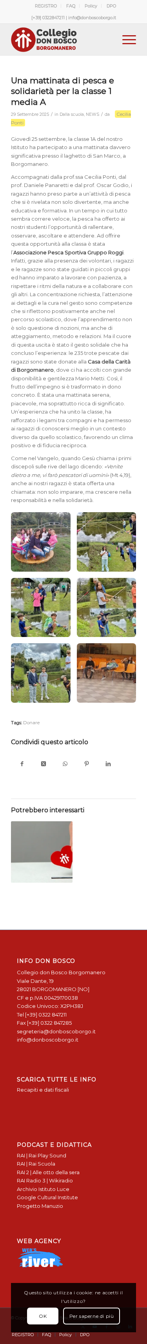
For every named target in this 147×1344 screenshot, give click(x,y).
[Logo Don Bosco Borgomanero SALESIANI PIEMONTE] (61, 39)
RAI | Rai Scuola (36, 1163)
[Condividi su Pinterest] (86, 764)
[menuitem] (46, 6)
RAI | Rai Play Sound (41, 1155)
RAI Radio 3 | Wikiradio (45, 1180)
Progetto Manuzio (40, 1206)
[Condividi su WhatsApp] (65, 764)
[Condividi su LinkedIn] (108, 764)
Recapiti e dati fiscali (43, 1090)
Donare (31, 722)
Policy (91, 6)
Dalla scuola (72, 114)
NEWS (92, 114)
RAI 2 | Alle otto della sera (48, 1172)
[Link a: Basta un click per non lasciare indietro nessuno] (41, 851)
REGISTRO (46, 6)
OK (43, 1316)
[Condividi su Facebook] (22, 764)
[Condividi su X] (43, 764)
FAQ (70, 6)
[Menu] (125, 39)
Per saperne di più (91, 1316)
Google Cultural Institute (47, 1197)
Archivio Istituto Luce (43, 1189)
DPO (111, 6)
